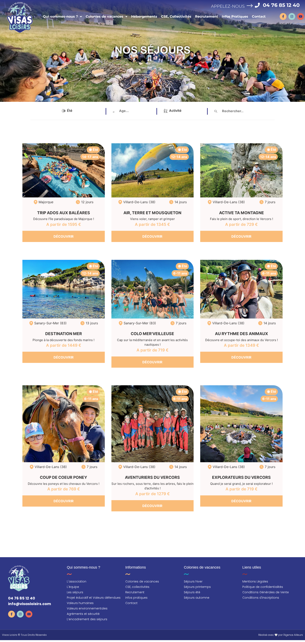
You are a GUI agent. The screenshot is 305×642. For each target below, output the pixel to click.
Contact (259, 16)
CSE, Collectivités (176, 16)
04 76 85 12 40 (281, 5)
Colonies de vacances (104, 16)
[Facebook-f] (283, 16)
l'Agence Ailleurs (293, 635)
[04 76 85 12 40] (257, 5)
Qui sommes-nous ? (60, 16)
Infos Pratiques (235, 16)
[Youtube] (300, 16)
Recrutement (206, 16)
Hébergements (144, 16)
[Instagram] (291, 16)
